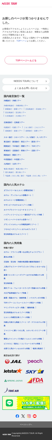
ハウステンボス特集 (37, 298)
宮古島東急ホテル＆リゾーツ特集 (17, 312)
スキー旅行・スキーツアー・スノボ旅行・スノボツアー (25, 137)
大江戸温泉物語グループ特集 (15, 293)
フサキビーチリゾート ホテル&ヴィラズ (19, 229)
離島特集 (30, 308)
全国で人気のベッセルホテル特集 (17, 349)
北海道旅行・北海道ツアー (14, 122)
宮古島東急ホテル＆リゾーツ (15, 234)
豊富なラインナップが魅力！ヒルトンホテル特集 (23, 339)
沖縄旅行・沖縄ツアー (12, 101)
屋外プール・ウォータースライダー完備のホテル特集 (24, 288)
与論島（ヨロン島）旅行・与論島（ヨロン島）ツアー (26, 176)
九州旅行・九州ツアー (12, 164)
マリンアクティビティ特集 (14, 308)
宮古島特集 (8, 283)
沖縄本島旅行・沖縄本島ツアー (16, 106)
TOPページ (21, 41)
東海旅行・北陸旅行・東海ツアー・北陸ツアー (22, 151)
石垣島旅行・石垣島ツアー (35, 109)
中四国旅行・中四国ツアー (14, 159)
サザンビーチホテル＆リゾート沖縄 (17, 205)
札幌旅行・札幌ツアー (12, 127)
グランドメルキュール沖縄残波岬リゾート (20, 224)
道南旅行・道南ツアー (14, 131)
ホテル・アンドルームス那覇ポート (17, 195)
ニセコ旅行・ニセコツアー (34, 127)
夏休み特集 (8, 257)
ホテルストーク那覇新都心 (14, 200)
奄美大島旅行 (38, 349)
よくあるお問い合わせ (26, 88)
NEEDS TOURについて (26, 81)
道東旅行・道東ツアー (34, 131)
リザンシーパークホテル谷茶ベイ (17, 220)
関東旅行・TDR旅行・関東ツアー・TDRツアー (22, 146)
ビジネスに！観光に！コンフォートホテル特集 (22, 344)
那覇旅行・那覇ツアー (14, 109)
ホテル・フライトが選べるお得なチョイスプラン (23, 252)
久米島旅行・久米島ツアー (15, 116)
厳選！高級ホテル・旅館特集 (15, 298)
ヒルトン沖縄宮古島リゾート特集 (17, 317)
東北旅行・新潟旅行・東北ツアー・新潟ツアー (22, 142)
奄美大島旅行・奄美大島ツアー (16, 169)
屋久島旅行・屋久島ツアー (15, 172)
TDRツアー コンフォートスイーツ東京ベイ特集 (22, 303)
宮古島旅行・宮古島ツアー (15, 113)
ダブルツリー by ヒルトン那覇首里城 (18, 190)
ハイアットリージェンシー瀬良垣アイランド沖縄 (23, 215)
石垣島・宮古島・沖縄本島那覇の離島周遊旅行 (22, 262)
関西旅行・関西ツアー (12, 155)
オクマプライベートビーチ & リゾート (19, 210)
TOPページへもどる (26, 60)
